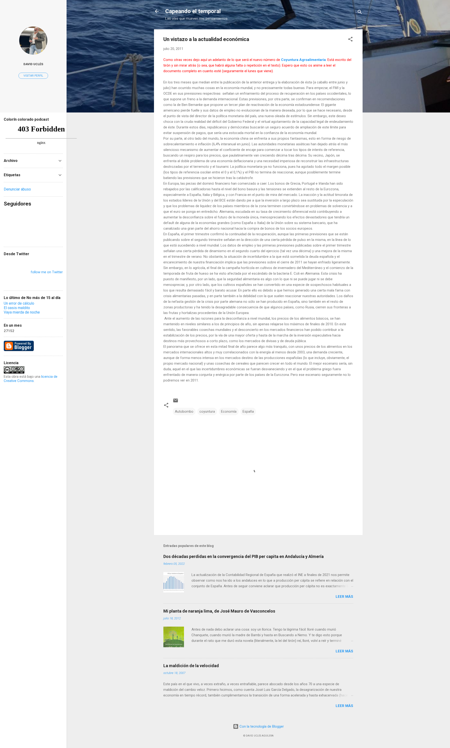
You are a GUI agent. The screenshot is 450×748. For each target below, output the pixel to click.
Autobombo (184, 411)
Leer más (344, 597)
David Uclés (33, 64)
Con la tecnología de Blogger (261, 726)
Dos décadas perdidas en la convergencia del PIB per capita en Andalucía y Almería (243, 556)
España (248, 411)
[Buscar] (360, 13)
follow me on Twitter (47, 272)
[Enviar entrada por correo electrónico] (175, 402)
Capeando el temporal (193, 11)
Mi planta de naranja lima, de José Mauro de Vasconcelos (219, 611)
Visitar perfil (33, 75)
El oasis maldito (17, 308)
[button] (350, 40)
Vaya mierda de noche (22, 312)
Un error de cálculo (19, 303)
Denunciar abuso (17, 189)
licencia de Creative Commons (30, 378)
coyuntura (207, 411)
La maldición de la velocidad (191, 665)
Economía (228, 411)
